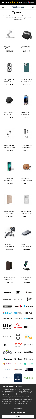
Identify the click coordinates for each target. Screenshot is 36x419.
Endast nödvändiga (18, 412)
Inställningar (18, 408)
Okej (18, 416)
